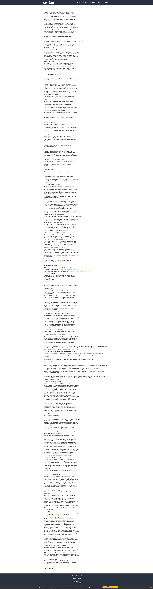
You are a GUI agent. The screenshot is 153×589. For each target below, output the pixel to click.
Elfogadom (105, 587)
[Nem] (151, 587)
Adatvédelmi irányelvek (113, 587)
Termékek (85, 2)
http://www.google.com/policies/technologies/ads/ (69, 269)
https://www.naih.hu (60, 514)
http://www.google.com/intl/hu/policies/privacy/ (82, 271)
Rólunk (99, 2)
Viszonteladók (106, 2)
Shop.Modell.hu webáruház (76, 576)
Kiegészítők (92, 2)
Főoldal (78, 2)
